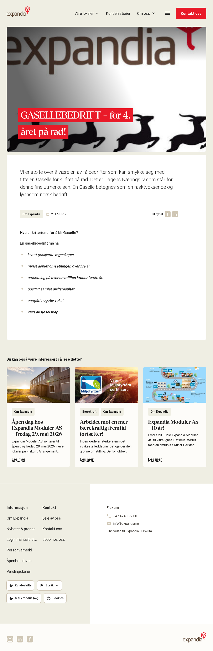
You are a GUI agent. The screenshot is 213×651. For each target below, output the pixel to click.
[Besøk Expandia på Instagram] (10, 639)
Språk (49, 585)
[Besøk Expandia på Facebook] (30, 639)
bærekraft (89, 411)
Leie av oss (51, 518)
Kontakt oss (191, 13)
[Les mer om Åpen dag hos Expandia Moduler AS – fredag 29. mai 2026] (38, 417)
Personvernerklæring (22, 550)
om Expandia (31, 214)
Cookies (58, 598)
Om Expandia (17, 518)
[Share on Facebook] (168, 214)
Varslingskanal (19, 571)
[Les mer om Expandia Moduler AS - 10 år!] (174, 417)
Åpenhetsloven (19, 561)
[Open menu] (167, 13)
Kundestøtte (23, 585)
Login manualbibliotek (22, 539)
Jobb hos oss (53, 539)
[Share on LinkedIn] (175, 214)
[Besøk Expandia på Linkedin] (20, 639)
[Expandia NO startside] (18, 11)
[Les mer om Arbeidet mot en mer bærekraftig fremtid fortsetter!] (106, 417)
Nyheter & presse (21, 529)
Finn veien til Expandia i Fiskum (129, 531)
